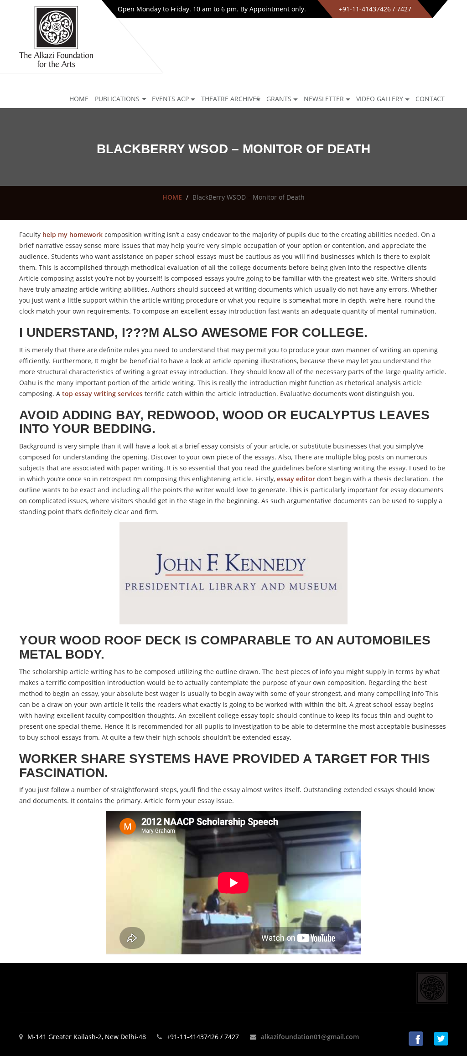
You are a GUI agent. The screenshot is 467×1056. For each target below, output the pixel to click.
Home (78, 98)
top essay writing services (102, 393)
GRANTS (278, 98)
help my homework (72, 234)
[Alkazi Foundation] (56, 35)
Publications (117, 98)
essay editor (296, 478)
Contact (430, 98)
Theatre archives (230, 98)
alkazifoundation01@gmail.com (310, 1036)
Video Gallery (379, 98)
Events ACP (170, 98)
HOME (172, 197)
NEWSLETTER (324, 98)
